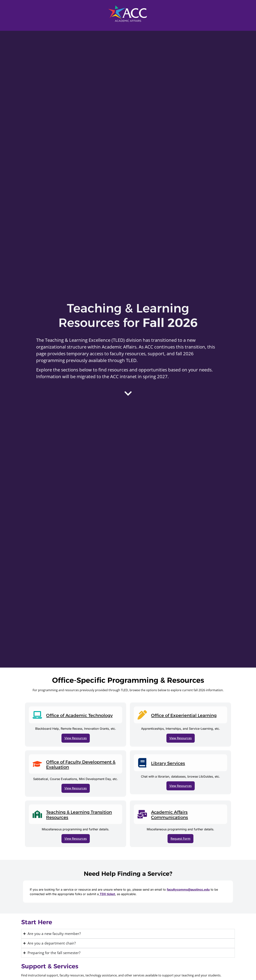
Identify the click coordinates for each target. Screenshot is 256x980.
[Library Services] (142, 762)
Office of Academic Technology (79, 715)
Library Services (168, 763)
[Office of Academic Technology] (37, 715)
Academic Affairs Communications (169, 814)
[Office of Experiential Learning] (142, 715)
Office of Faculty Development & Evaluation (80, 764)
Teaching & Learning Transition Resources (79, 814)
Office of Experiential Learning (184, 715)
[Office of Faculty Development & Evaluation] (37, 764)
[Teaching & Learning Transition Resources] (37, 814)
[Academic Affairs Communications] (142, 814)
